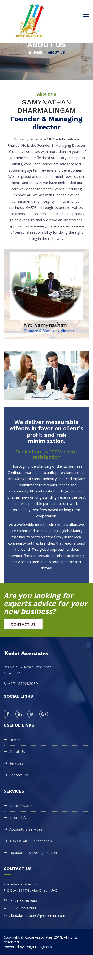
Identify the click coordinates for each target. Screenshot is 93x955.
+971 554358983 (23, 900)
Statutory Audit (22, 805)
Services (16, 763)
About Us (56, 52)
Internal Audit (20, 817)
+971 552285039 (23, 683)
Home (37, 52)
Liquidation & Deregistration (33, 852)
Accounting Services (26, 829)
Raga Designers (39, 946)
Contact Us (18, 774)
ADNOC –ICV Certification (30, 840)
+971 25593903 (23, 908)
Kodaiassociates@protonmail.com (38, 915)
